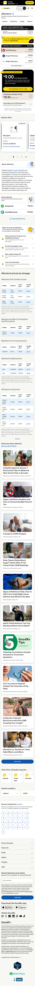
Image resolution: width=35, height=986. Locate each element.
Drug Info (4, 21)
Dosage (22, 21)
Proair (16, 170)
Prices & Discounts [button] (7, 843)
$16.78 (28, 402)
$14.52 (28, 333)
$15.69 (28, 416)
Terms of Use (9, 891)
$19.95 (28, 296)
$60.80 (28, 373)
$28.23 (28, 302)
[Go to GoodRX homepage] (5, 8)
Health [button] (3, 852)
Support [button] (3, 857)
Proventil (21, 170)
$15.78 (28, 409)
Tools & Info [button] (5, 848)
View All (19, 804)
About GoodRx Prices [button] (18, 219)
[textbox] (17, 880)
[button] (1, 2)
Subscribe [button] (24, 898)
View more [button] (17, 761)
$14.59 (28, 423)
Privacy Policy (28, 891)
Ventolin (10, 170)
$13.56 (28, 351)
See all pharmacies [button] (16, 65)
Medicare (29, 21)
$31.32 (28, 369)
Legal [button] (3, 867)
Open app (30, 3)
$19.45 (28, 291)
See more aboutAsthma (8, 446)
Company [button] (4, 862)
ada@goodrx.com (10, 951)
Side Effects (13, 21)
